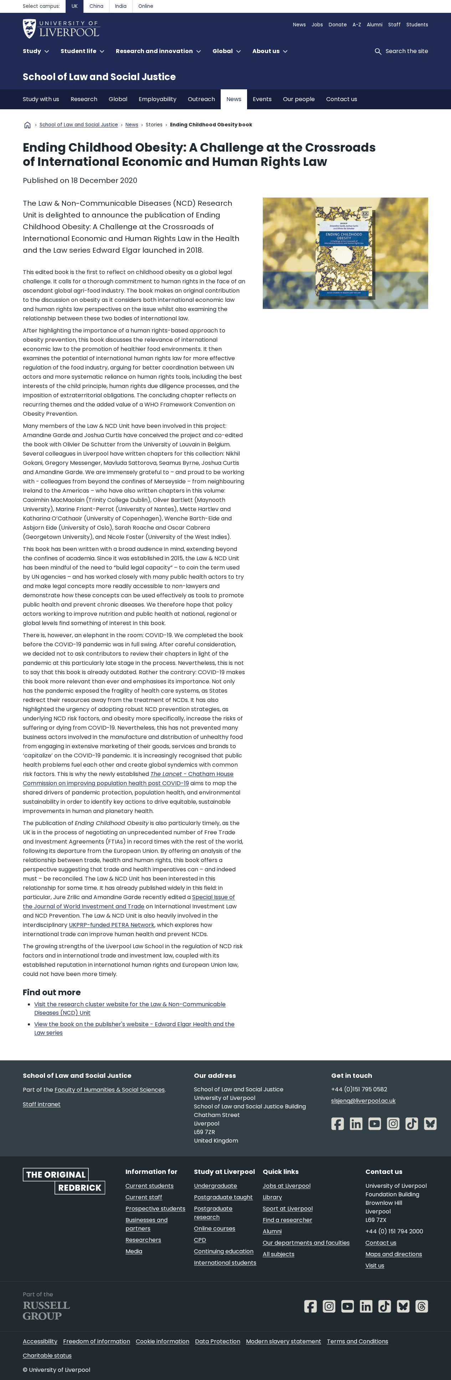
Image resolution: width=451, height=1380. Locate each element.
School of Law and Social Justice (99, 76)
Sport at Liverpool (288, 1209)
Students (417, 24)
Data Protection (217, 1341)
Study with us (41, 99)
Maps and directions (393, 1254)
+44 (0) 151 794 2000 (394, 1231)
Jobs (317, 24)
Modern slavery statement (283, 1341)
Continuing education (223, 1251)
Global (118, 99)
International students (225, 1263)
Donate (338, 24)
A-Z (357, 24)
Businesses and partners (146, 1224)
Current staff (143, 1197)
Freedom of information (96, 1341)
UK (75, 6)
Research (84, 99)
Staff (394, 24)
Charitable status (47, 1356)
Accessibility (40, 1341)
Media (133, 1251)
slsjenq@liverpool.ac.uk (363, 1101)
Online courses (214, 1228)
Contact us (341, 99)
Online (145, 6)
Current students (149, 1186)
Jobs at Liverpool (287, 1186)
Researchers (143, 1240)
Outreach (201, 99)
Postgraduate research (213, 1213)
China (96, 6)
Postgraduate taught (223, 1197)
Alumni (375, 24)
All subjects (278, 1254)
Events (262, 99)
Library (272, 1197)
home (27, 125)
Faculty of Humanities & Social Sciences (110, 1090)
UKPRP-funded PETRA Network (111, 925)
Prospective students (155, 1209)
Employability (157, 99)
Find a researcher (287, 1220)
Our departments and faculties (306, 1243)
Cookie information (162, 1341)
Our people (299, 99)
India (121, 6)
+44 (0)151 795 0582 (359, 1089)
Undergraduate (215, 1186)
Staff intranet (42, 1104)
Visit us (374, 1265)
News (299, 24)
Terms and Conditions (357, 1341)
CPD (200, 1240)
